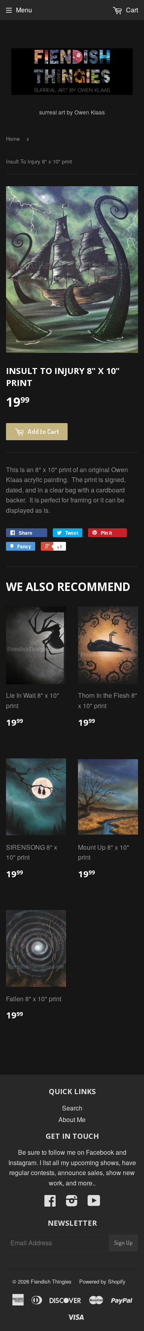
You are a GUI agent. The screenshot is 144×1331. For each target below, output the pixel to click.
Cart (131, 9)
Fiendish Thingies (51, 1281)
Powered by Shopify (102, 1281)
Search (72, 1107)
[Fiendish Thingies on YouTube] (94, 1202)
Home (13, 138)
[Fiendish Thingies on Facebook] (50, 1202)
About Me (72, 1119)
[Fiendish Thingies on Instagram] (72, 1202)
